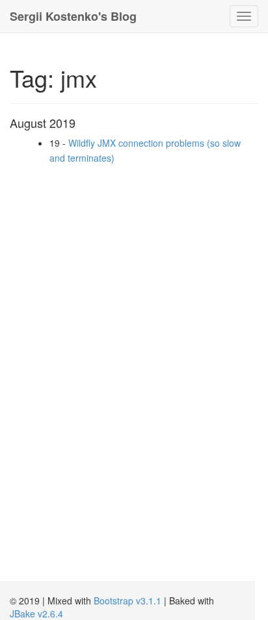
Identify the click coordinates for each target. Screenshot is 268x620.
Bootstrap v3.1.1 (127, 600)
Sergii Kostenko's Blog (73, 16)
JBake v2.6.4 (36, 613)
